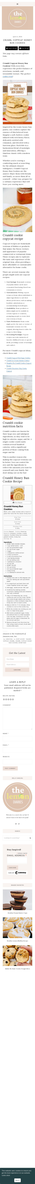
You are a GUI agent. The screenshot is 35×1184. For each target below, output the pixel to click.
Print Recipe (25, 48)
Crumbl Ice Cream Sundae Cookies (18, 360)
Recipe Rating (9, 696)
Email (6, 745)
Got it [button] (17, 1180)
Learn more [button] (6, 1175)
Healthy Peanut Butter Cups (17, 913)
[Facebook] (19, 824)
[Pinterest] (16, 824)
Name (6, 733)
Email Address (17, 855)
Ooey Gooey (20, 639)
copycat (6, 641)
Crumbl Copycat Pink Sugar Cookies (18, 358)
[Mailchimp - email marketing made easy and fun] (17, 874)
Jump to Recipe (12, 48)
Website (6, 756)
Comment (7, 705)
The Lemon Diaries (17, 18)
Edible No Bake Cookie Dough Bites (17, 969)
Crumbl (12, 641)
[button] (17, 4)
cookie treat (8, 76)
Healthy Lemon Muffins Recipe (17, 941)
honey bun (22, 642)
